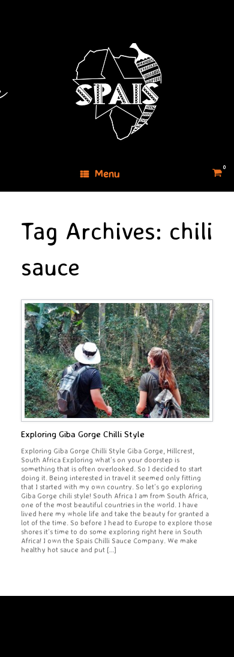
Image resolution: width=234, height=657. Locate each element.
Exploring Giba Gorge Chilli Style (83, 434)
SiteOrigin (108, 633)
